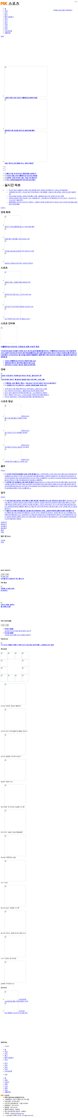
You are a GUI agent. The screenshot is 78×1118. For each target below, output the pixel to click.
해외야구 (4, 524)
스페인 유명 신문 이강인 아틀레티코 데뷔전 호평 (21, 98)
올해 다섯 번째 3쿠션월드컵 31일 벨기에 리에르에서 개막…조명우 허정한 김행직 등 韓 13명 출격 (39, 511)
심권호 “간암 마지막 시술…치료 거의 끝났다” (21, 178)
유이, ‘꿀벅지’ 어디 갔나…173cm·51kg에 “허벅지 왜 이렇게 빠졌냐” (27, 395)
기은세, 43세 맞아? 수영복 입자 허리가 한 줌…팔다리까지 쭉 (21, 375)
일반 (6, 23)
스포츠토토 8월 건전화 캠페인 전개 (16, 1001)
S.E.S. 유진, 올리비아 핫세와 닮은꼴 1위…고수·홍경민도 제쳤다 (26, 393)
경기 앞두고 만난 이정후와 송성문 (16, 432)
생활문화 (8, 33)
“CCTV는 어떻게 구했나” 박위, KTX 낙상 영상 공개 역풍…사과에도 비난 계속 (27, 645)
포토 (6, 27)
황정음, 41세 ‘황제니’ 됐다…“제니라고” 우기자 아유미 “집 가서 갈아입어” (31, 383)
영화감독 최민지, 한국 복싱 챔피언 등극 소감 (20, 363)
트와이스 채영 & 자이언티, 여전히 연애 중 (19, 263)
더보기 (3, 207)
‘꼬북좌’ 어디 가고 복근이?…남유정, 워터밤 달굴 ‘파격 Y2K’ (26, 385)
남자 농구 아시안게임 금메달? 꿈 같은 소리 (19, 306)
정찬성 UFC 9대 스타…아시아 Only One (18, 294)
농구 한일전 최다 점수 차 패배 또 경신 (17, 319)
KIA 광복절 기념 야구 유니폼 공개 (16, 1013)
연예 (6, 25)
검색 (2, 36)
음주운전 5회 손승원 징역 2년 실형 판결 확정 (20, 130)
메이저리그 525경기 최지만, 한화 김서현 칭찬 (20, 365)
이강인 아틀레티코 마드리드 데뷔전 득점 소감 (20, 361)
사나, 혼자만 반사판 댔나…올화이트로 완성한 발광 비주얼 (24, 391)
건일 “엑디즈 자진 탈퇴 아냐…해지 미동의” (19, 163)
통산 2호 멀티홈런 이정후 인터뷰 (16, 418)
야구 (6, 13)
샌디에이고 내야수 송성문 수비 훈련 (17, 447)
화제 (6, 1088)
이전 (3, 574)
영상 (6, 29)
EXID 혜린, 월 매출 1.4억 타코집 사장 (17, 239)
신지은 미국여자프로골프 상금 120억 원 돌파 (21, 474)
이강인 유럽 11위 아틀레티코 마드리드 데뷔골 (21, 175)
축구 (6, 15)
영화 (6, 1084)
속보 (6, 11)
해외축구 (4, 528)
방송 (6, 1080)
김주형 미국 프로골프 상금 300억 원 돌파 (20, 482)
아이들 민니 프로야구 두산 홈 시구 (12, 578)
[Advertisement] (39, 50)
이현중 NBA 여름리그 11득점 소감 (16, 461)
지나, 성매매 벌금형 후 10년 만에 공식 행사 (20, 180)
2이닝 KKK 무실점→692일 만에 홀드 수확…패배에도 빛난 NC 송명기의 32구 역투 (36, 196)
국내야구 (4, 522)
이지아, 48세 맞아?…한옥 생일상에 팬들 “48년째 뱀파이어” (24, 397)
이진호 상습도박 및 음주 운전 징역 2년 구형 (19, 251)
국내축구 (4, 526)
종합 (2, 530)
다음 (7, 574)
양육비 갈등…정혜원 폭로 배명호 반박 (17, 282)
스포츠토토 (8, 31)
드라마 (7, 1082)
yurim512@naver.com (17, 1113)
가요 (6, 1086)
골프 (6, 19)
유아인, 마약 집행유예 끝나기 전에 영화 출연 (20, 227)
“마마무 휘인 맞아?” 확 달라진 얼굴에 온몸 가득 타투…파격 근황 (23, 379)
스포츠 (3, 540)
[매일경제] (5, 1095)
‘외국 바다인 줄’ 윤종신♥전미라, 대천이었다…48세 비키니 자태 (26, 389)
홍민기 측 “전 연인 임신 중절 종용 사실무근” (21, 173)
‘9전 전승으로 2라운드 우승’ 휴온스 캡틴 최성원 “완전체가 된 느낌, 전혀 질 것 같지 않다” (36, 500)
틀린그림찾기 (9, 17)
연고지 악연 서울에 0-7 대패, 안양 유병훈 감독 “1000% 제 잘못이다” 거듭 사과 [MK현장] (38, 190)
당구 (6, 21)
